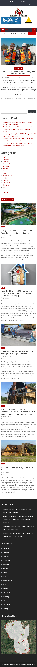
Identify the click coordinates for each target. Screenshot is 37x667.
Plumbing (6, 185)
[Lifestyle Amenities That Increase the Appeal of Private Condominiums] (18, 214)
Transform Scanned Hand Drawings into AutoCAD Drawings (18, 72)
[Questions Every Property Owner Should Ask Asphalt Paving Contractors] (18, 335)
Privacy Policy (26, 4)
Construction (18, 68)
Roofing (5, 192)
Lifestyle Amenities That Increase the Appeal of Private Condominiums (16, 231)
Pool (4, 187)
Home (9, 4)
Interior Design (7, 176)
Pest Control (7, 183)
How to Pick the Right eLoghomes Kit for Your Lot (17, 468)
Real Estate (6, 190)
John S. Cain (21, 99)
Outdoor (5, 180)
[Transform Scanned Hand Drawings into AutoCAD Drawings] (18, 52)
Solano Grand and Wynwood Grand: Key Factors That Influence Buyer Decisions (18, 534)
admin (5, 237)
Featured (6, 166)
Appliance (6, 157)
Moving (5, 178)
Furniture (6, 169)
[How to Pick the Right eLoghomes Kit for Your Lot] (18, 451)
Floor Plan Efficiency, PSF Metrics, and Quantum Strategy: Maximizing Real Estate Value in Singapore (18, 129)
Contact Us (16, 4)
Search (3, 109)
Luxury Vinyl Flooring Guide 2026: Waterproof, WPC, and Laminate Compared (19, 527)
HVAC (4, 173)
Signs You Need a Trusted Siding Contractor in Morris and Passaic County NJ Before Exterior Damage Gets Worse (18, 411)
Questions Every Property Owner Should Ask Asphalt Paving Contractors (17, 352)
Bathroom (6, 159)
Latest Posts (7, 199)
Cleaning (6, 162)
